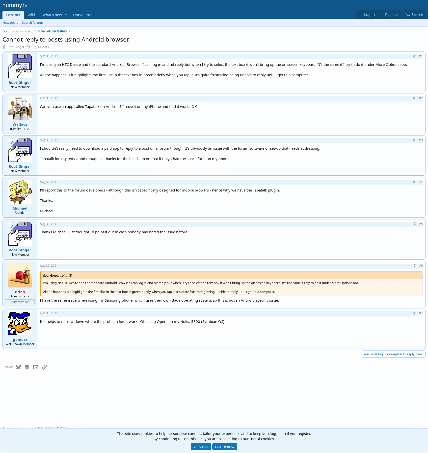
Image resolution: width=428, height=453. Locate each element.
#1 (421, 56)
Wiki (31, 14)
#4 (421, 182)
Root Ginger (15, 47)
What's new (52, 14)
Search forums (32, 22)
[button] (65, 15)
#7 (421, 313)
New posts (10, 22)
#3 (421, 140)
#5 (421, 224)
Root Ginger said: (55, 275)
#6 (421, 265)
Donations (82, 14)
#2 (421, 98)
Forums (13, 14)
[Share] (414, 56)
